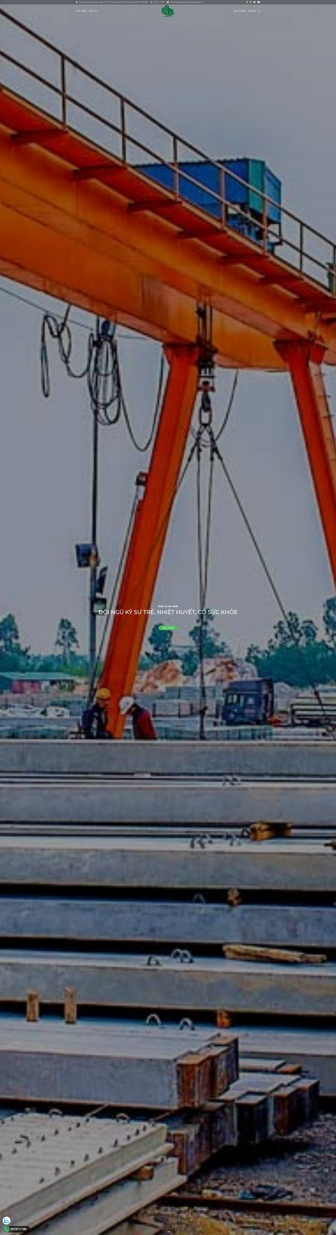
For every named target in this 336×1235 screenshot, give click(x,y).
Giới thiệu (81, 11)
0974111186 (159, 2)
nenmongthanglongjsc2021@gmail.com (187, 2)
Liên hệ (251, 11)
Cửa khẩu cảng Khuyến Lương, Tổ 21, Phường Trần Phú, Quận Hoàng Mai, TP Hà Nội (113, 2)
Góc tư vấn (239, 11)
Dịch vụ (93, 11)
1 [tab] (166, 1232)
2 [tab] (169, 1232)
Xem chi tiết (168, 628)
